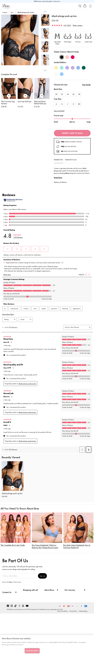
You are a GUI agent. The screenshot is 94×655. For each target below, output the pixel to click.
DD (79, 104)
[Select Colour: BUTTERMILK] (56, 67)
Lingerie (4, 12)
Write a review (77, 25)
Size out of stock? (59, 111)
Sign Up (42, 576)
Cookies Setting (83, 611)
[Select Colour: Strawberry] (72, 57)
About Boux (49, 590)
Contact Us (6, 592)
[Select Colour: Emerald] (83, 67)
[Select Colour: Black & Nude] (61, 57)
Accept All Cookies (32, 651)
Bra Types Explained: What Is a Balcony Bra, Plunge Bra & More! (45, 546)
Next (36, 40)
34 (68, 94)
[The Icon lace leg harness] (9, 88)
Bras (12, 12)
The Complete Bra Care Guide (13, 545)
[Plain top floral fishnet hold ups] (42, 88)
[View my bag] (85, 7)
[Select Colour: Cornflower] (61, 74)
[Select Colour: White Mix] (56, 57)
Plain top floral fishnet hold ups (40, 102)
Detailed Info (58, 160)
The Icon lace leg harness (8, 102)
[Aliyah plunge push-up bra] (20, 40)
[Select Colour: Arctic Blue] (78, 67)
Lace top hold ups (24, 101)
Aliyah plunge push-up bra (12, 493)
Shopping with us (30, 590)
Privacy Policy (73, 611)
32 (62, 94)
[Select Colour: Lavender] (67, 67)
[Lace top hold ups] (25, 88)
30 (56, 94)
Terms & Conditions (62, 611)
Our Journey (70, 590)
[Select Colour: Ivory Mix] (56, 74)
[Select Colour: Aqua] (61, 67)
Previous (4, 40)
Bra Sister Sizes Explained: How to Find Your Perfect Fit (76, 546)
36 (73, 94)
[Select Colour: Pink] (67, 57)
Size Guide (86, 85)
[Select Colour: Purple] (72, 67)
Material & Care (71, 160)
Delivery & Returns (60, 182)
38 (79, 94)
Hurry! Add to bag (72, 133)
